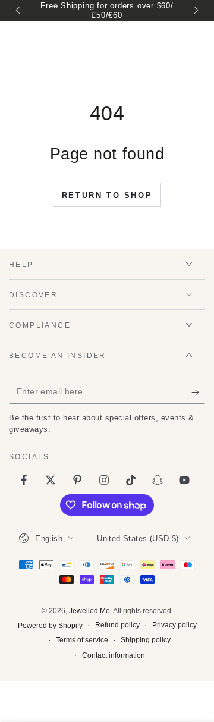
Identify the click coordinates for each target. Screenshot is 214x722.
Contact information (113, 655)
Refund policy (117, 625)
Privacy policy (174, 625)
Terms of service (82, 640)
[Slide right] (195, 10)
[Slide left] (19, 10)
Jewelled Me (89, 611)
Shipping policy (146, 640)
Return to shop (107, 195)
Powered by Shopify (50, 625)
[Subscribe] (198, 392)
